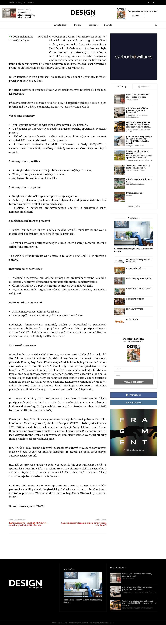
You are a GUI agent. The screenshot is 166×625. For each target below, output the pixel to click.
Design (77, 25)
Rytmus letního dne (134, 193)
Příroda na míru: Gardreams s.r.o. (139, 180)
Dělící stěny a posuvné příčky (139, 278)
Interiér (92, 25)
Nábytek (135, 117)
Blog (128, 115)
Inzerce (31, 3)
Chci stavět (134, 160)
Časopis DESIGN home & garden (142, 11)
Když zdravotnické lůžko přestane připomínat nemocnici (137, 110)
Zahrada (108, 25)
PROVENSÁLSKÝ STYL (136, 268)
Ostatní (147, 129)
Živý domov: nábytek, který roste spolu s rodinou (138, 167)
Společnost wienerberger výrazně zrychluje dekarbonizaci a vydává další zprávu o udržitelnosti (139, 154)
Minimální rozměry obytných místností (139, 261)
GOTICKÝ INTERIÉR (135, 299)
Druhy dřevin (132, 319)
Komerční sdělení (137, 146)
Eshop (138, 115)
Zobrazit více (133, 206)
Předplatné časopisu (17, 3)
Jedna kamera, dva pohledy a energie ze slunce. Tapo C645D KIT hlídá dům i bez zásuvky (139, 140)
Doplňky (129, 129)
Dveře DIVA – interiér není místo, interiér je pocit (26, 15)
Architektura (60, 25)
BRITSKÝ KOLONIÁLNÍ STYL (139, 289)
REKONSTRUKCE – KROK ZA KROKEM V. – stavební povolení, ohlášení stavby (28, 524)
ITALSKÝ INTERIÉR (134, 309)
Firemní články (138, 129)
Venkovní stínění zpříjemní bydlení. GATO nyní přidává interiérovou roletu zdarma (138, 124)
